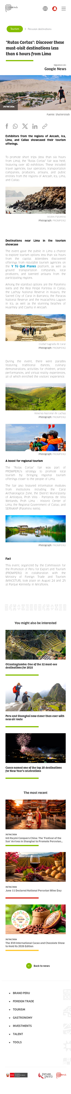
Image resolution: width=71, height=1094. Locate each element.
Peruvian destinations (39, 29)
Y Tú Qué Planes (23, 266)
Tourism (14, 29)
